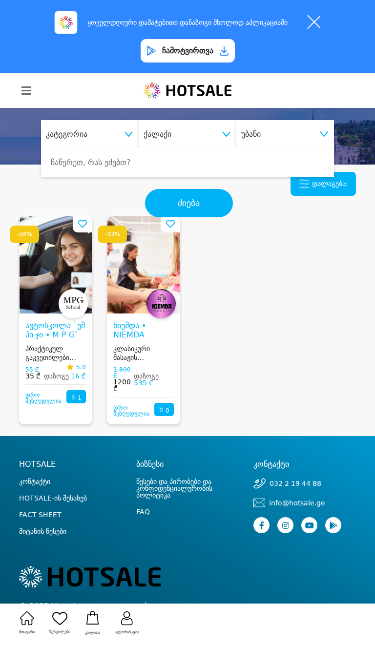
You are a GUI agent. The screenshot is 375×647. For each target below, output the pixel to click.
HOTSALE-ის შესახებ (53, 498)
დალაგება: (329, 184)
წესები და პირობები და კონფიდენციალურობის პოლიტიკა (174, 488)
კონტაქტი (34, 481)
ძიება (189, 203)
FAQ (143, 512)
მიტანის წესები (42, 531)
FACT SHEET (40, 515)
